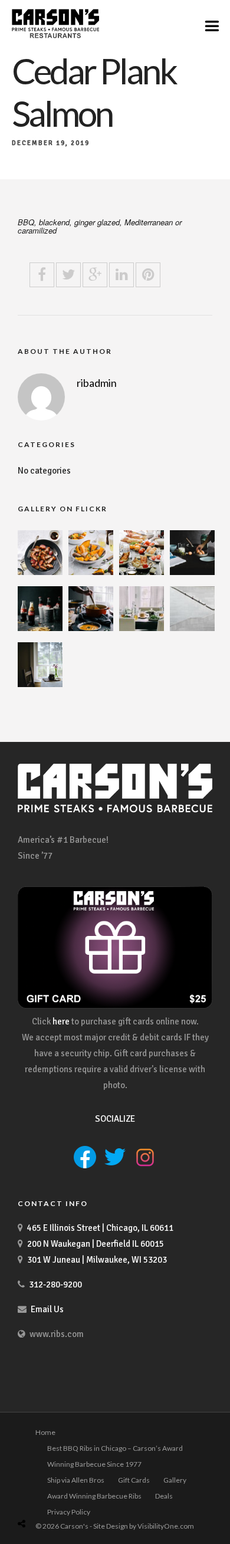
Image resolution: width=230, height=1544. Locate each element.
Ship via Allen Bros (75, 1480)
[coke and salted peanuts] (40, 628)
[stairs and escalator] (192, 628)
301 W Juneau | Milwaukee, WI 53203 (97, 1259)
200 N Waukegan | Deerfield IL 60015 (95, 1244)
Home (45, 1432)
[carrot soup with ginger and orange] (90, 628)
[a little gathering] (141, 628)
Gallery (174, 1480)
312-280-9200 (55, 1284)
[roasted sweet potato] (90, 572)
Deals (164, 1496)
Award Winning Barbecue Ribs (94, 1496)
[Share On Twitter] (51, 1495)
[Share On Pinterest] (68, 1495)
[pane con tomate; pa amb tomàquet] (141, 572)
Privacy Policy (68, 1511)
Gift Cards (134, 1480)
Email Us (47, 1309)
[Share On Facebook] (35, 1495)
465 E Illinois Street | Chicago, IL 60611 (100, 1228)
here (61, 1021)
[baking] (192, 572)
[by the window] (40, 684)
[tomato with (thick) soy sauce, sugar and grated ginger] (40, 572)
